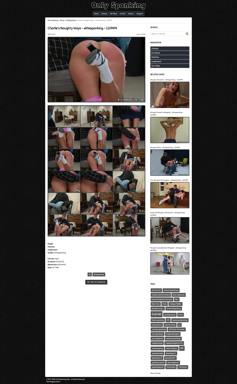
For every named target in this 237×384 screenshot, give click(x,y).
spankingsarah (173, 363)
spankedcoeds (157, 353)
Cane (165, 304)
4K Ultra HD (156, 290)
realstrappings (157, 348)
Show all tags (155, 373)
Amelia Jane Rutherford (161, 295)
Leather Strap (170, 325)
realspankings (157, 343)
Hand (180, 315)
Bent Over (155, 304)
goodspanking (169, 315)
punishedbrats (157, 339)
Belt (176, 299)
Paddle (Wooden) (172, 334)
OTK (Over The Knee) (176, 329)
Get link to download (96, 282)
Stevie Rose (171, 367)
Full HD (156, 314)
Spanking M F (170, 358)
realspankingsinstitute (174, 343)
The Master (182, 367)
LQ (90, 274)
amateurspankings (171, 290)
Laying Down (157, 325)
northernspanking (159, 329)
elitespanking (99, 274)
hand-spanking (158, 320)
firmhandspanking (174, 308)
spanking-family (158, 363)
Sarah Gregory (171, 348)
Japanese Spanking (180, 320)
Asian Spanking (178, 295)
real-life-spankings (173, 339)
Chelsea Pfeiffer (175, 304)
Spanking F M (157, 358)
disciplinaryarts (158, 308)
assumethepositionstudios (162, 299)
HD (168, 320)
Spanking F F (171, 353)
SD (181, 348)
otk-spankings (157, 334)
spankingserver (157, 367)
